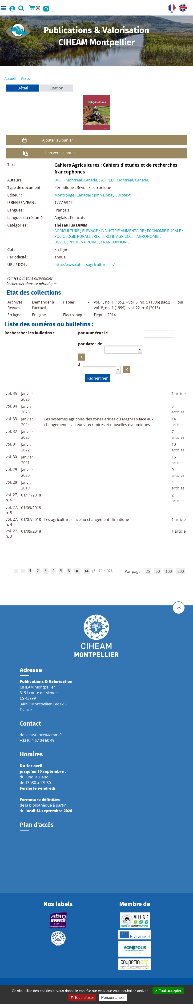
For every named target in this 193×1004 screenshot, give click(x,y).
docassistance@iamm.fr (41, 734)
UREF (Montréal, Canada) (76, 180)
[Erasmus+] (134, 934)
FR (170, 6)
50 (158, 571)
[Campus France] (58, 938)
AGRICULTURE (66, 230)
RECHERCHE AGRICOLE (114, 236)
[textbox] (121, 349)
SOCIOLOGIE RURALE (72, 236)
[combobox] (123, 350)
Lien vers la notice (60, 152)
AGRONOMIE (148, 236)
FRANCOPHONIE (115, 242)
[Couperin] (134, 964)
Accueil (10, 78)
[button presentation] (140, 349)
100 (168, 571)
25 (148, 571)
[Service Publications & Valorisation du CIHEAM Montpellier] (18, 29)
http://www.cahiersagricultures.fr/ (84, 264)
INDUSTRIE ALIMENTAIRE (122, 230)
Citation (56, 88)
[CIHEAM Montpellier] (96, 635)
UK (181, 6)
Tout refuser (83, 998)
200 (180, 571)
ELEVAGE (90, 230)
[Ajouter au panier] (24, 140)
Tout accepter (169, 991)
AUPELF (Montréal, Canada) (125, 180)
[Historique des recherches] (46, 7)
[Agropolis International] (134, 949)
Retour (26, 78)
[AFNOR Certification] (58, 920)
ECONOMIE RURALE (164, 230)
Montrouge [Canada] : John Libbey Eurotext (92, 195)
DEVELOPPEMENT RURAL (76, 242)
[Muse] (134, 920)
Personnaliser (113, 998)
